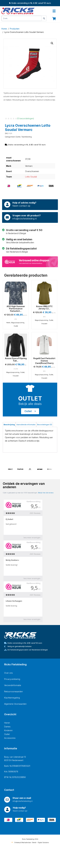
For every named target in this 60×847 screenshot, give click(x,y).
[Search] (44, 18)
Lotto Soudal (31, 176)
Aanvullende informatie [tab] (25, 425)
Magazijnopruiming (17, 322)
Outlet (18, 137)
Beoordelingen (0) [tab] (44, 425)
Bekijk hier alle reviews (45, 493)
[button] (52, 43)
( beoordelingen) (25, 118)
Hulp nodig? (19, 807)
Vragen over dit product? (26, 215)
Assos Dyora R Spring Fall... (16, 359)
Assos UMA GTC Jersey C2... (44, 307)
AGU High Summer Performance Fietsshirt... (16, 308)
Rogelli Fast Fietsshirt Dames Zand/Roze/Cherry (44, 360)
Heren (8, 322)
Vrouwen (44, 323)
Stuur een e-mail (22, 798)
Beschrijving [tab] (9, 425)
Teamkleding (26, 137)
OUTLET (30, 398)
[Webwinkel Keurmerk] (30, 261)
